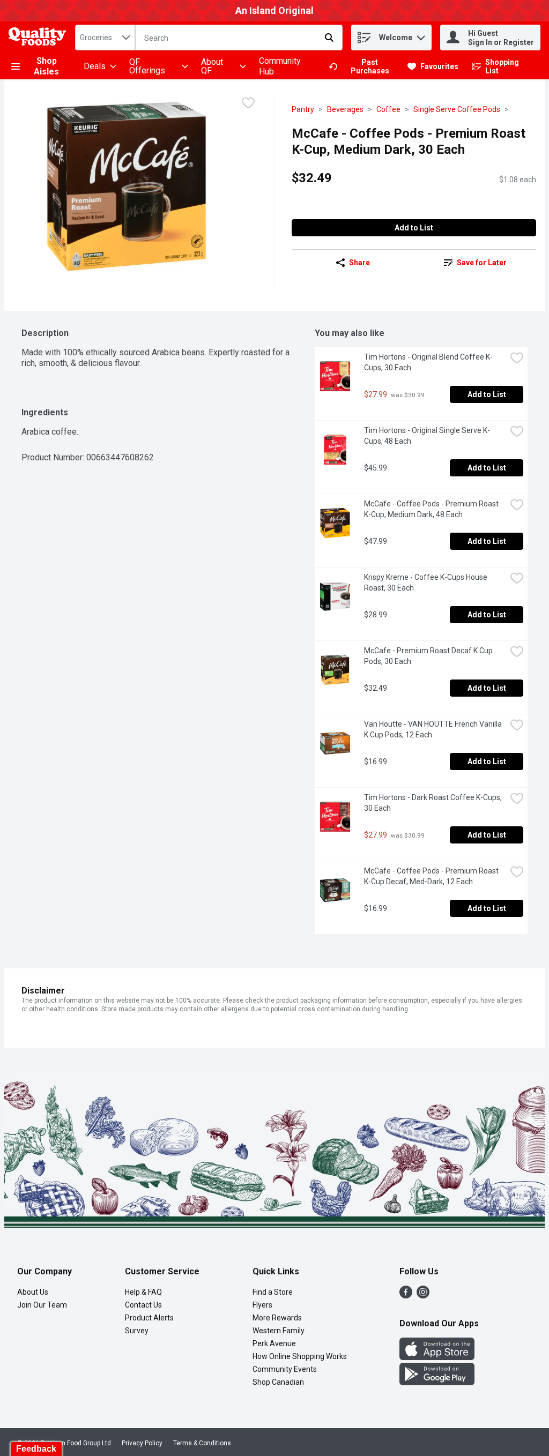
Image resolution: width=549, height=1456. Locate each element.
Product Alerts (149, 1317)
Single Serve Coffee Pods (456, 109)
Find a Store (273, 1292)
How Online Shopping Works (300, 1356)
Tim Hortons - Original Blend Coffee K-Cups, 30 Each (428, 362)
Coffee (388, 109)
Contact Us (143, 1305)
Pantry (303, 109)
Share (359, 262)
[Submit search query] (329, 37)
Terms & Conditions (202, 1443)
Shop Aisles (46, 66)
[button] (421, 35)
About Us (32, 1292)
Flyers (262, 1305)
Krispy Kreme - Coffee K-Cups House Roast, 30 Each (426, 582)
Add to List (414, 227)
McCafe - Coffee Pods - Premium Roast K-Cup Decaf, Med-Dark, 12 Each (432, 876)
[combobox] (105, 37)
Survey (137, 1330)
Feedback (36, 1448)
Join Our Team (42, 1305)
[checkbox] (248, 104)
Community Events (285, 1369)
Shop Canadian (278, 1382)
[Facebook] (405, 1295)
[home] (40, 37)
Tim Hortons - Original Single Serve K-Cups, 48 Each (427, 435)
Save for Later (482, 262)
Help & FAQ (143, 1292)
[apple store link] (436, 1357)
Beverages (345, 109)
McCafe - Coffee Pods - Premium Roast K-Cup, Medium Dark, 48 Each (432, 509)
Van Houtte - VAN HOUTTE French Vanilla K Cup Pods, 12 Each (433, 729)
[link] (363, 66)
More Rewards (277, 1317)
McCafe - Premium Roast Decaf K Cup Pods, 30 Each (429, 656)
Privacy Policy (142, 1443)
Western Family (279, 1330)
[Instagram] (423, 1295)
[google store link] (436, 1382)
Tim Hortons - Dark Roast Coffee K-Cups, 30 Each (433, 802)
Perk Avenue (274, 1343)
